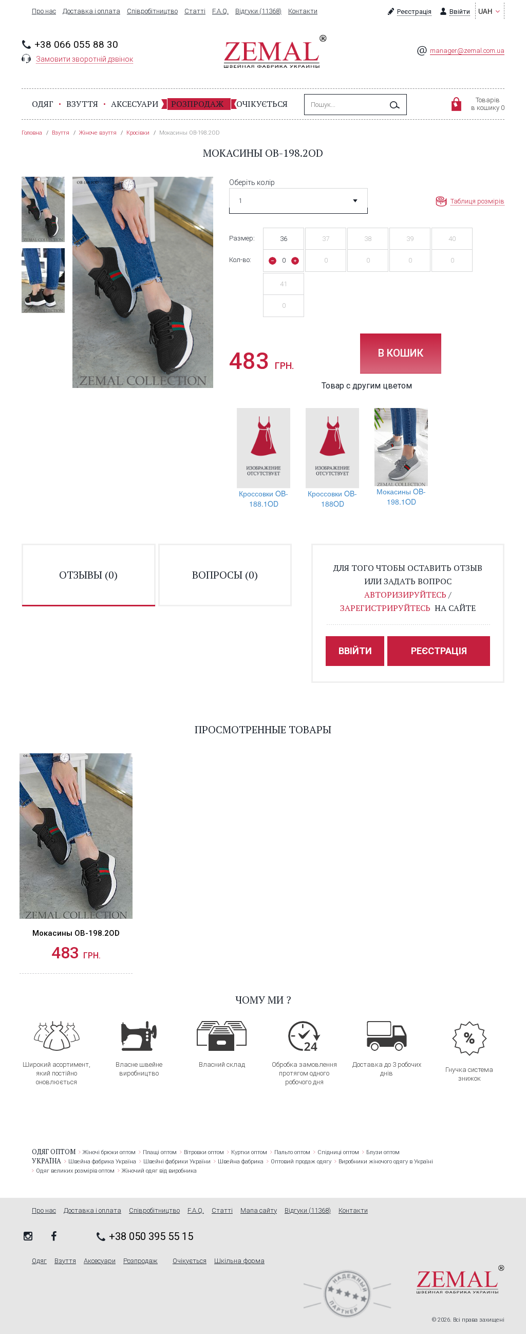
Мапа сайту (258, 1210)
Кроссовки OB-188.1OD (263, 498)
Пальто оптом (292, 1152)
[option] (43, 209)
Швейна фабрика (241, 1161)
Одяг (42, 103)
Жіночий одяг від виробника (159, 1171)
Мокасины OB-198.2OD (76, 933)
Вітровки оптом (204, 1152)
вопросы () (225, 575)
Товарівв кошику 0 (487, 104)
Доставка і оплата (91, 11)
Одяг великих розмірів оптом (75, 1171)
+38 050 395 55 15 (151, 1236)
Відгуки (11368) (258, 11)
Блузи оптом (383, 1152)
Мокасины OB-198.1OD (401, 496)
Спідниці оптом (338, 1152)
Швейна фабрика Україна (102, 1161)
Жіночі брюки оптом (109, 1152)
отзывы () (88, 575)
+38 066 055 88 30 (76, 44)
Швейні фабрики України (177, 1161)
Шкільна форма (239, 1261)
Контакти (302, 11)
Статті (194, 11)
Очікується (262, 103)
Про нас (44, 11)
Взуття (82, 103)
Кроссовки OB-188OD (332, 498)
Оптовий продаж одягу (301, 1161)
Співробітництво (152, 11)
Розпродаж (197, 103)
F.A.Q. (220, 11)
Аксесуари (134, 103)
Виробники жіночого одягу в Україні (386, 1161)
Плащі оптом (160, 1152)
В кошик (400, 353)
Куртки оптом (249, 1152)
